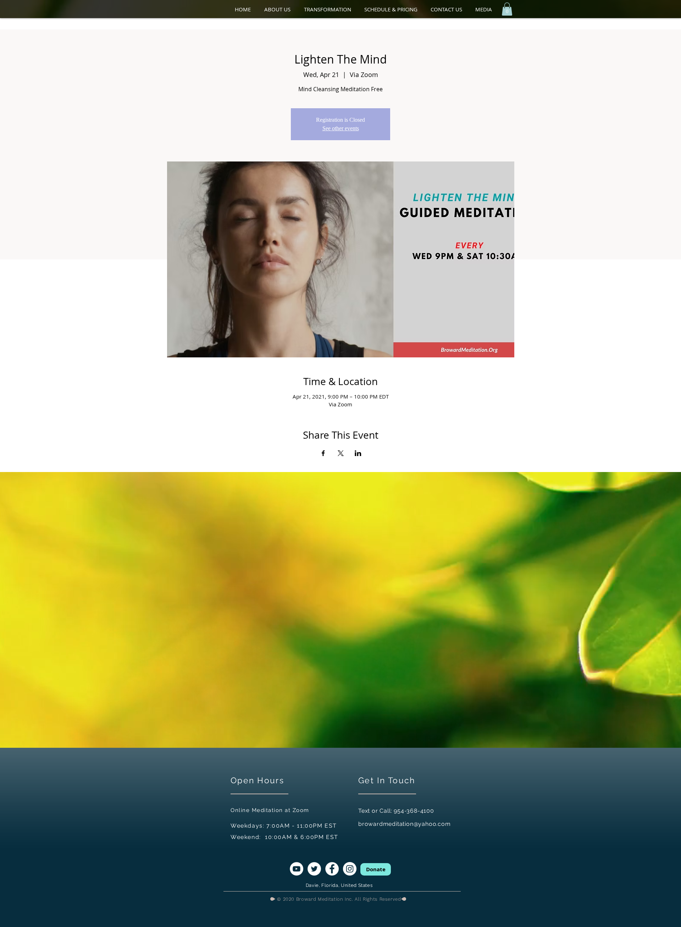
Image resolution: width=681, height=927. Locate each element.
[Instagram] (349, 869)
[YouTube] (296, 869)
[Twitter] (314, 869)
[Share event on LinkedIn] (358, 453)
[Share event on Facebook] (323, 453)
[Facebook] (332, 869)
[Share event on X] (340, 453)
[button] (280, 9)
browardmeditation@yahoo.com (404, 824)
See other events (340, 128)
